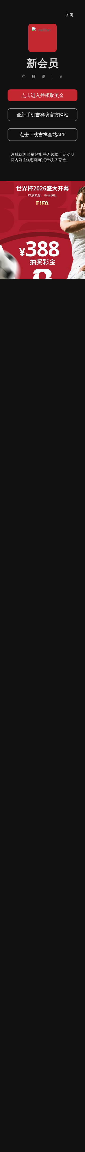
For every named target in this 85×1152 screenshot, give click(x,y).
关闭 (69, 14)
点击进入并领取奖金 (42, 95)
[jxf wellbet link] (42, 229)
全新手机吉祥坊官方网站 (42, 114)
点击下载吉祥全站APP (42, 134)
